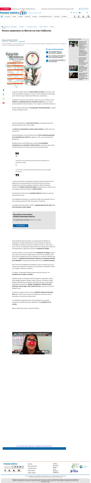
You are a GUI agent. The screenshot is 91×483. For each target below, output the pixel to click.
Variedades (27, 16)
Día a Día (55, 465)
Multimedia (64, 16)
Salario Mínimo (43, 27)
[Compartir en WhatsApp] (3, 99)
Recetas (55, 471)
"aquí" (48, 481)
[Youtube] (79, 12)
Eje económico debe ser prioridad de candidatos (55, 52)
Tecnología (57, 16)
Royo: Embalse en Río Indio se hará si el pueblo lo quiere (57, 56)
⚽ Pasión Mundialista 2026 (45, 16)
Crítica (55, 464)
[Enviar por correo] (3, 103)
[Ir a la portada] (9, 13)
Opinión (14, 16)
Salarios (52, 27)
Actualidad (7, 16)
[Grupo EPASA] (74, 472)
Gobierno (22, 27)
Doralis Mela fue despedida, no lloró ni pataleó (57, 60)
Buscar (30, 464)
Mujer (55, 467)
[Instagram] (71, 12)
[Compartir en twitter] (3, 94)
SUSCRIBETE (21, 225)
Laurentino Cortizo (32, 27)
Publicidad (31, 470)
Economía (20, 16)
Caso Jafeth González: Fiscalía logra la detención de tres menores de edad (83, 69)
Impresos (56, 472)
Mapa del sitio (32, 466)
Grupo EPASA (32, 473)
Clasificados (32, 468)
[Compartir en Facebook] (3, 90)
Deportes (34, 16)
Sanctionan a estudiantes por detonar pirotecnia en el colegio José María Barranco (83, 52)
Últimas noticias (75, 39)
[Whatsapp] (12, 467)
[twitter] (76, 12)
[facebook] (15, 467)
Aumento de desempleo (10, 27)
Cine (54, 469)
